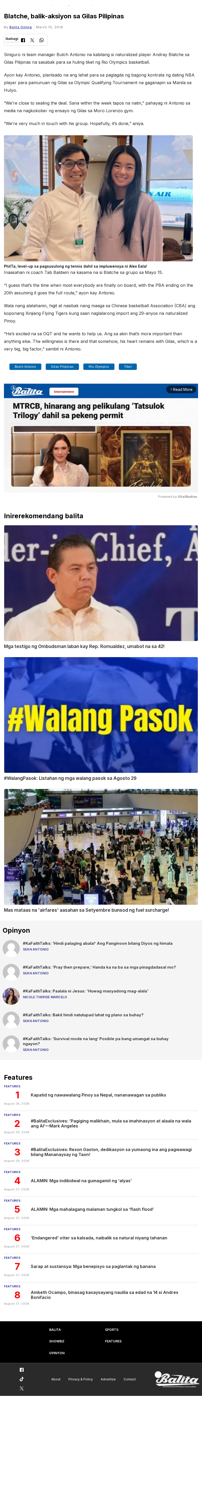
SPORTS (111, 1330)
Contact (130, 1379)
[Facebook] (23, 41)
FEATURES (113, 1341)
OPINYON (56, 1353)
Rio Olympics (99, 367)
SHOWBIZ (56, 1341)
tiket (128, 367)
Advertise (108, 1379)
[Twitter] (32, 41)
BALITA (55, 1330)
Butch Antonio (25, 367)
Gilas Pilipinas (62, 367)
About (55, 1379)
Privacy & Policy (80, 1379)
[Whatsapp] (41, 41)
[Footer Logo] (177, 1379)
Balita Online (20, 27)
